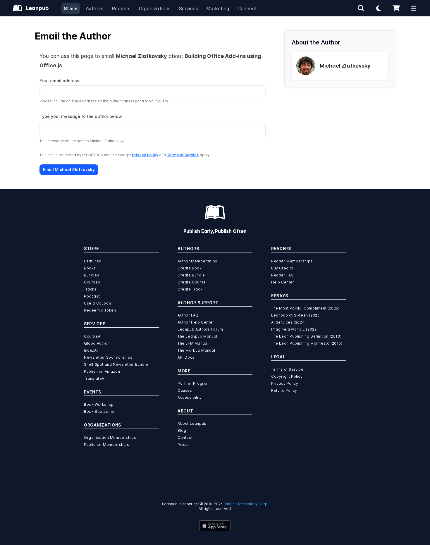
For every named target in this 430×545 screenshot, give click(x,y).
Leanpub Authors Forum (200, 329)
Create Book (190, 268)
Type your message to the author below (80, 116)
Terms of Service (183, 155)
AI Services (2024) (288, 322)
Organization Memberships (110, 437)
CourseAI (93, 336)
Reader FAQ (282, 275)
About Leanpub (192, 423)
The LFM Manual (193, 343)
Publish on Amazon (102, 371)
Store (71, 8)
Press (183, 444)
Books (90, 268)
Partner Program (194, 383)
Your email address (59, 80)
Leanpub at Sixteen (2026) (296, 315)
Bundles (91, 275)
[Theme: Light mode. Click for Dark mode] (378, 8)
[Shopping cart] (396, 8)
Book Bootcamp (99, 411)
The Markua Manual (196, 350)
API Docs (186, 357)
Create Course (192, 282)
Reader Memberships (292, 261)
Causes (185, 390)
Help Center (282, 282)
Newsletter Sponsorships (108, 357)
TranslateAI (95, 378)
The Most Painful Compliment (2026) (305, 308)
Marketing (217, 8)
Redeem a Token (100, 310)
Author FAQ (188, 315)
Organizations (155, 8)
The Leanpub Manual (197, 336)
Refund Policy (284, 390)
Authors (95, 8)
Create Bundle (191, 275)
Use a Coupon (97, 303)
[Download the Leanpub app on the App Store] (215, 525)
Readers (121, 8)
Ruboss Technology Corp (245, 504)
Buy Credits (282, 268)
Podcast (92, 296)
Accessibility (190, 397)
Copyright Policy (287, 376)
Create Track (190, 289)
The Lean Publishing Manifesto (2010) (307, 343)
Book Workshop (99, 404)
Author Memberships (197, 261)
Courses (92, 282)
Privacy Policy (145, 155)
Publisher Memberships (106, 444)
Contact (185, 437)
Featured (93, 261)
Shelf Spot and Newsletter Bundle (116, 364)
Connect (247, 8)
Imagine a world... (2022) (294, 329)
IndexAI (91, 350)
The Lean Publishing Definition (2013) (306, 336)
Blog (182, 430)
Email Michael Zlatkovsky (69, 169)
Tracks (90, 289)
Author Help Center (196, 322)
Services (188, 8)
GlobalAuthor (96, 343)
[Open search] (361, 8)
